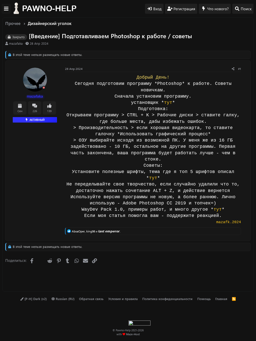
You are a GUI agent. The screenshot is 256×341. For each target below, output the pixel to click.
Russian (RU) (64, 299)
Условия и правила (123, 299)
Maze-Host (133, 334)
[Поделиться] (233, 69)
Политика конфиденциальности (167, 299)
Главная (221, 299)
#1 (239, 69)
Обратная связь (91, 299)
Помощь (204, 299)
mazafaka (16, 43)
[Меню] (6, 9)
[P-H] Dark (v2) (35, 299)
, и (96, 231)
